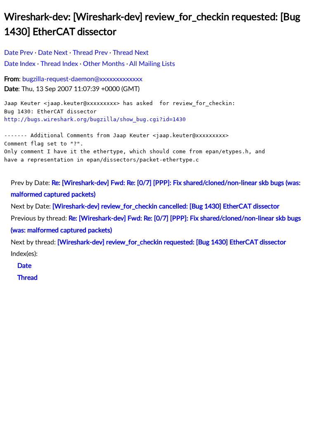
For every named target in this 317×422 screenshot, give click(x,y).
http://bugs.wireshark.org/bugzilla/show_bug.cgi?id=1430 (95, 119)
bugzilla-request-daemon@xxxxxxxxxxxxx (82, 79)
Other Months (104, 64)
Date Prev (18, 52)
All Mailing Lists (152, 64)
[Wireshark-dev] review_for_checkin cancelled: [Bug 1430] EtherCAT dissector (165, 206)
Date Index (19, 64)
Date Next (53, 52)
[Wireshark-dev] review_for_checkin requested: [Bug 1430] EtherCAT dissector (171, 242)
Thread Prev (90, 52)
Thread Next (131, 52)
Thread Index (59, 64)
